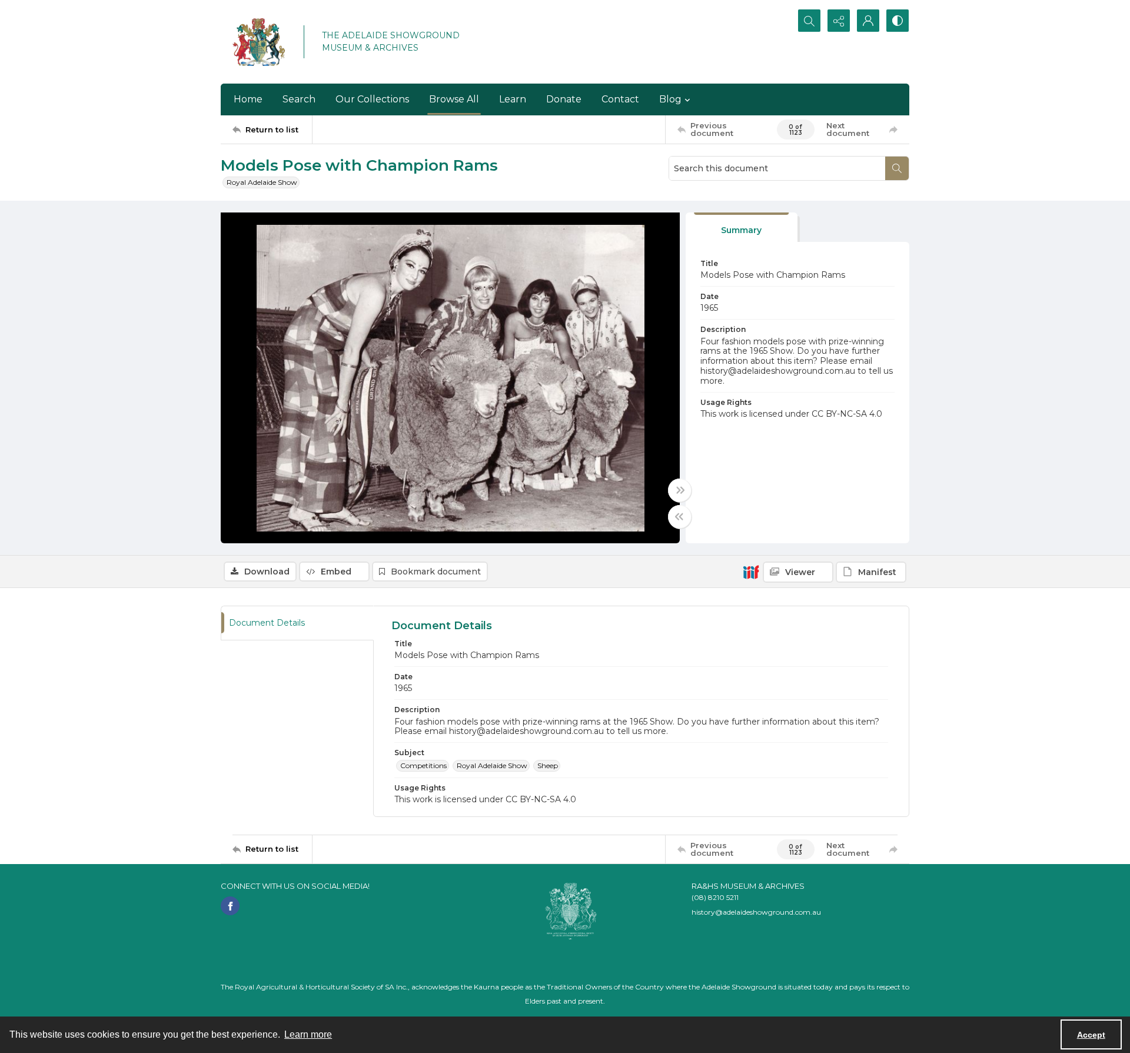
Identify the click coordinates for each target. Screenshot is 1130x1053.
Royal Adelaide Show (262, 182)
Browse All (454, 99)
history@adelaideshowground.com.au (756, 912)
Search (298, 99)
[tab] (741, 227)
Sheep (547, 765)
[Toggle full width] (680, 490)
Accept (1091, 1034)
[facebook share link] (230, 905)
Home (248, 99)
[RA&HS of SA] (570, 911)
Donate (563, 99)
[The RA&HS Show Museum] (259, 42)
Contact (620, 99)
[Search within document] (897, 168)
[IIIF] (751, 572)
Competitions (423, 765)
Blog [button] (670, 99)
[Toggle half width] (680, 517)
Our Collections (372, 99)
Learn (512, 99)
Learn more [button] (308, 1034)
